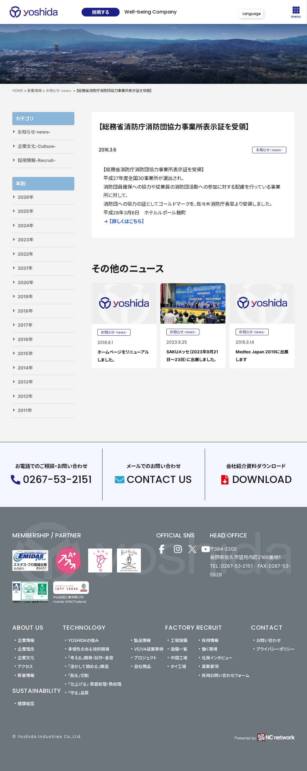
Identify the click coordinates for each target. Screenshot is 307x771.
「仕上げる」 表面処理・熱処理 (94, 684)
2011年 (25, 410)
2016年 (25, 339)
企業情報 (26, 640)
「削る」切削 (78, 675)
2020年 (26, 282)
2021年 (25, 268)
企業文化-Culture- (37, 146)
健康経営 (26, 703)
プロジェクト (145, 657)
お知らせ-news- (34, 132)
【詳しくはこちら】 (126, 221)
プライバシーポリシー (275, 649)
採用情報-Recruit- (37, 160)
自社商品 (142, 666)
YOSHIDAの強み (83, 640)
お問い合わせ (268, 640)
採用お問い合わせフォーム (225, 675)
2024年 (26, 225)
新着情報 (26, 675)
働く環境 (209, 649)
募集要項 (210, 666)
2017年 (25, 325)
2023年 (26, 240)
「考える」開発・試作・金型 (90, 657)
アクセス (25, 666)
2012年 (25, 396)
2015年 (25, 353)
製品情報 (142, 640)
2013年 (25, 382)
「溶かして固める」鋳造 (88, 666)
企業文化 (26, 657)
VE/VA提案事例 (148, 649)
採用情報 (210, 640)
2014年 (25, 368)
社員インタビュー (217, 657)
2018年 (25, 311)
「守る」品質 (78, 692)
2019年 (25, 296)
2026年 (26, 197)
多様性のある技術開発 (88, 649)
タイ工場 (178, 666)
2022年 (25, 254)
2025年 (26, 211)
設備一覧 (179, 649)
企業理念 (26, 649)
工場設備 (179, 640)
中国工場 (179, 657)
